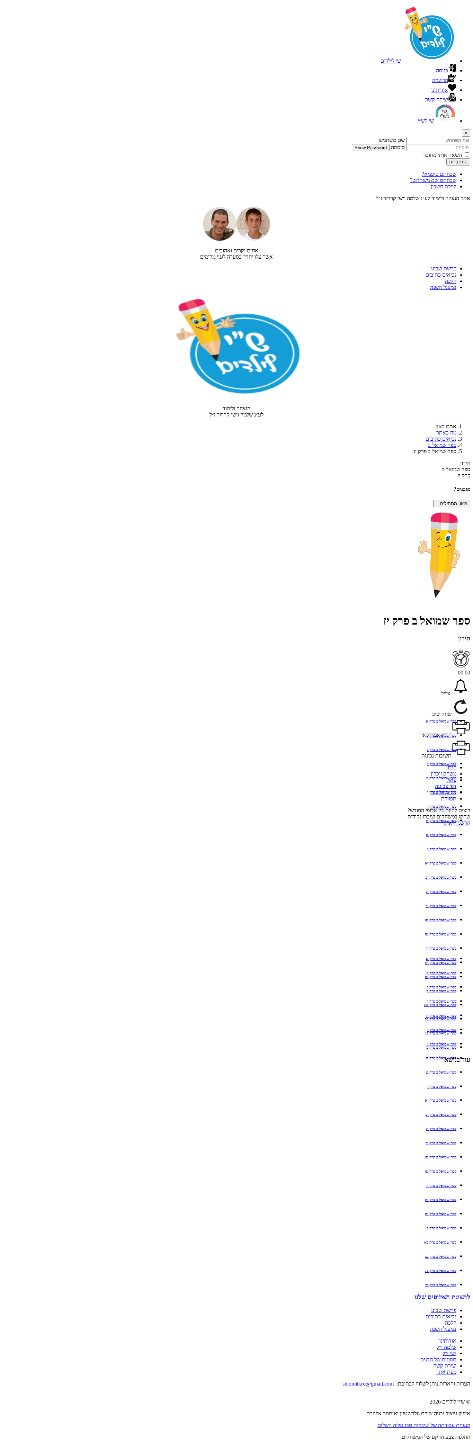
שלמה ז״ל (446, 1347)
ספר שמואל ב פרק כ (441, 1228)
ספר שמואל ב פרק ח (441, 820)
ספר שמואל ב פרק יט (440, 1214)
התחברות (458, 161)
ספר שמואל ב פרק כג (440, 1271)
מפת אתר (446, 1372)
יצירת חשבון (443, 186)
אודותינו (447, 1341)
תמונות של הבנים (438, 1359)
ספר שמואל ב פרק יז (441, 948)
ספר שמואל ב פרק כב (440, 1256)
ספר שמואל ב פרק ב (441, 735)
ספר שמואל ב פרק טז (440, 934)
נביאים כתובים (441, 275)
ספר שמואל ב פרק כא (440, 1242)
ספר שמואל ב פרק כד (440, 1285)
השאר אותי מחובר (442, 155)
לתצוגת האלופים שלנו (442, 1297)
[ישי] (253, 239)
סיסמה (398, 147)
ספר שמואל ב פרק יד (441, 906)
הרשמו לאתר (456, 823)
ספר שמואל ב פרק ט (441, 835)
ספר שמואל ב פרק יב (441, 877)
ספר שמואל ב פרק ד (441, 764)
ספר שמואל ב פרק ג (441, 749)
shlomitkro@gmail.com (368, 1384)
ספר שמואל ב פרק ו (441, 792)
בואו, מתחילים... (451, 503)
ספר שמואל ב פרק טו (440, 920)
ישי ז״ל (449, 1353)
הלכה (450, 281)
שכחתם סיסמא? (439, 174)
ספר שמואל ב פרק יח (440, 1200)
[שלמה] (220, 239)
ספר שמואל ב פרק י (441, 849)
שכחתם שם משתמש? (433, 180)
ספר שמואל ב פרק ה (441, 778)
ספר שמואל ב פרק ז (441, 806)
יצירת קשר (445, 1366)
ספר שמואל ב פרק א (441, 721)
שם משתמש (392, 140)
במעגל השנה (443, 287)
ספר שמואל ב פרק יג (441, 891)
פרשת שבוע (443, 268)
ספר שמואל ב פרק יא (440, 863)
